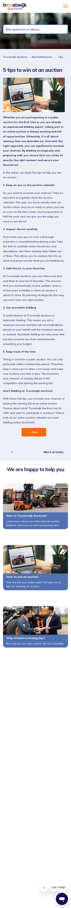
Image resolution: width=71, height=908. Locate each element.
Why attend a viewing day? (25, 638)
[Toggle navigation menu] (65, 6)
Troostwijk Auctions (15, 57)
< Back (34, 432)
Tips (60, 57)
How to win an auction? (22, 577)
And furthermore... (43, 57)
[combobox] (35, 29)
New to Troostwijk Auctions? (26, 516)
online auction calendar (32, 417)
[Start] (15, 6)
